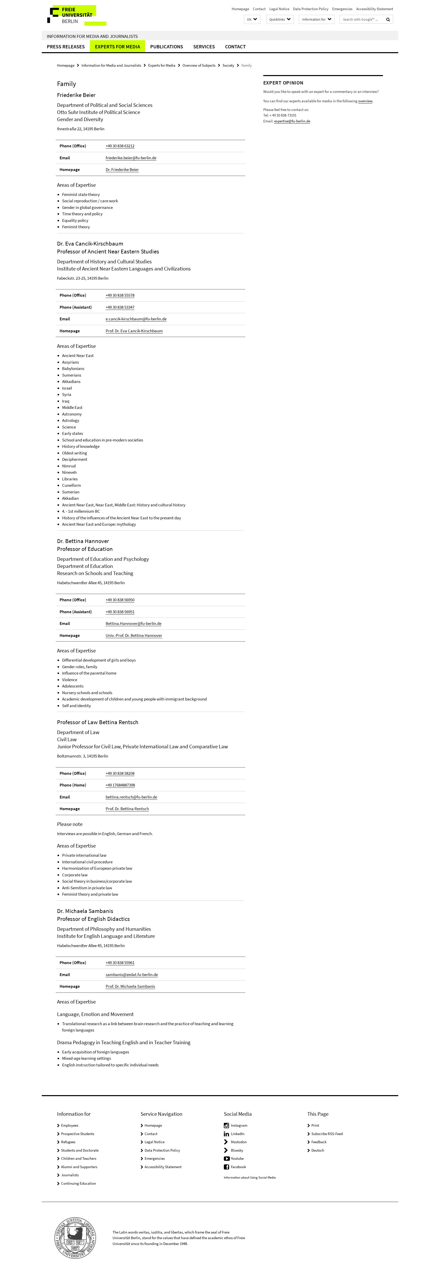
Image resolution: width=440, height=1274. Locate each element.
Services (204, 46)
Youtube (237, 1158)
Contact (259, 8)
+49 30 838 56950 (120, 600)
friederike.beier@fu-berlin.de (131, 158)
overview (365, 100)
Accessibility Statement (374, 8)
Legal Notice (279, 8)
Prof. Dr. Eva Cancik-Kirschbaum (134, 331)
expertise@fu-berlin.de (292, 121)
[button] (252, 19)
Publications (166, 46)
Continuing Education (78, 1183)
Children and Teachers (78, 1158)
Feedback (318, 1141)
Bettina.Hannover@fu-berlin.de (133, 623)
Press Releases (66, 46)
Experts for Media (117, 46)
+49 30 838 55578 (120, 295)
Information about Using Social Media (250, 1177)
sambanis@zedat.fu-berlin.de (132, 974)
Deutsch (317, 1150)
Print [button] (315, 1125)
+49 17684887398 (120, 785)
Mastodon (239, 1141)
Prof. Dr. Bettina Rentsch (127, 808)
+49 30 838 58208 (120, 773)
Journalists (70, 1174)
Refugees (68, 1141)
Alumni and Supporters (79, 1166)
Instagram (239, 1125)
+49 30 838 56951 (120, 611)
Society (228, 65)
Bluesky (237, 1150)
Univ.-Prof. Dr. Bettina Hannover (134, 635)
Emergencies (342, 8)
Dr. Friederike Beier (122, 169)
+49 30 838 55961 (120, 962)
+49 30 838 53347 (120, 307)
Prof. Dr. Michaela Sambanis (130, 986)
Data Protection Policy (310, 8)
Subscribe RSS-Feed (327, 1133)
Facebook (238, 1166)
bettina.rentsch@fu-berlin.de (131, 797)
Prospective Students (77, 1133)
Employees (69, 1125)
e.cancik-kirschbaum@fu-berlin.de (136, 319)
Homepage (240, 8)
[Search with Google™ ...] (388, 19)
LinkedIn (237, 1133)
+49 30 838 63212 (120, 146)
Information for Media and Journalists (92, 36)
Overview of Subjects (199, 65)
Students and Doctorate (80, 1150)
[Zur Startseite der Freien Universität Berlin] (84, 15)
